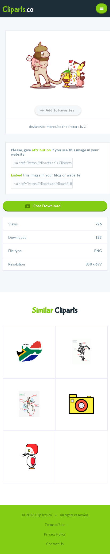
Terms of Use (55, 524)
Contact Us (55, 544)
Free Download (47, 205)
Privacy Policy (55, 534)
